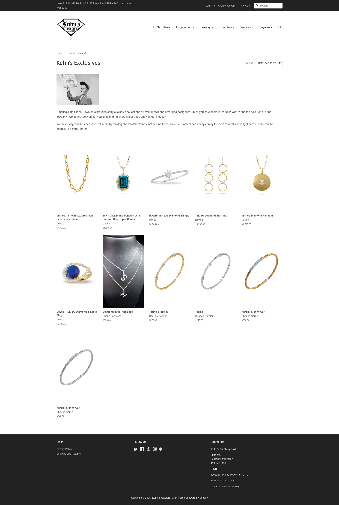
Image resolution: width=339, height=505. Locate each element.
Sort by (249, 62)
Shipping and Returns (68, 453)
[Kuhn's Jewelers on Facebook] (142, 449)
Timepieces (226, 27)
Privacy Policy (64, 449)
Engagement (184, 27)
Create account (226, 5)
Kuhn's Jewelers (161, 497)
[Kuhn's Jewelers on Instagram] (155, 449)
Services (245, 27)
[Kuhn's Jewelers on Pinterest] (148, 449)
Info (280, 27)
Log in (209, 5)
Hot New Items (161, 27)
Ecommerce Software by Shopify (190, 497)
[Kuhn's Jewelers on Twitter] (136, 449)
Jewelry (206, 27)
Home (59, 52)
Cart (247, 5)
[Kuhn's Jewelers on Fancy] (160, 449)
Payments (265, 27)
